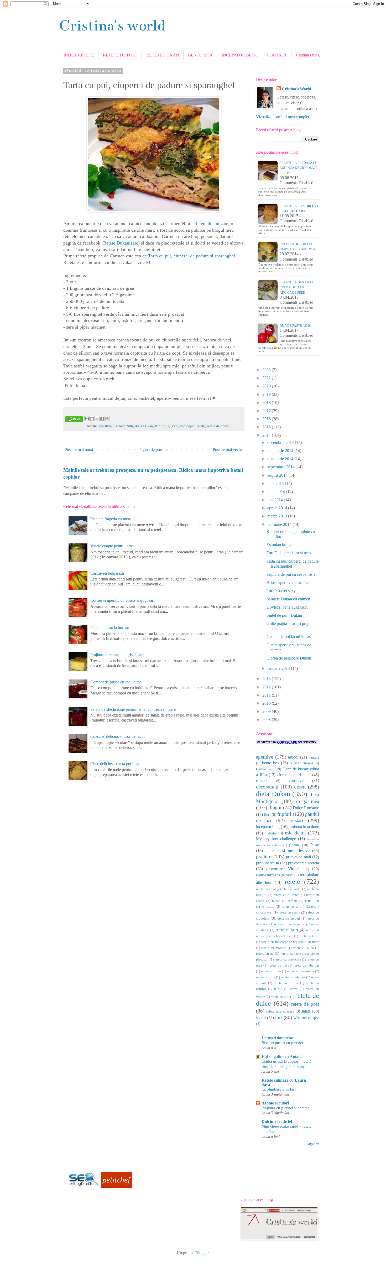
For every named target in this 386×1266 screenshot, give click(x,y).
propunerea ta (267, 863)
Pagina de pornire (153, 449)
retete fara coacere (280, 1011)
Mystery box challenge (276, 839)
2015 (267, 427)
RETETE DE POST (120, 55)
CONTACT (277, 55)
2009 (267, 711)
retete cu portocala (287, 959)
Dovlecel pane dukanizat (287, 607)
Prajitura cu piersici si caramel (286, 1108)
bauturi (314, 757)
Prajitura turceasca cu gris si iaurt (117, 654)
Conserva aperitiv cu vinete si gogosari (122, 600)
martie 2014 (277, 516)
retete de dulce (217, 426)
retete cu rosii (271, 971)
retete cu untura (286, 983)
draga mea (307, 801)
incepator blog (268, 826)
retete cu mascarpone (276, 942)
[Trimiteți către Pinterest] (106, 418)
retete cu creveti (288, 918)
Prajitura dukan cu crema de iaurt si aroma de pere (297, 287)
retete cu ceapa (289, 912)
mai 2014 (275, 499)
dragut (275, 807)
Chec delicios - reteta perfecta (114, 763)
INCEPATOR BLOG (240, 55)
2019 (267, 394)
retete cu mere (308, 942)
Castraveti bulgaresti (107, 573)
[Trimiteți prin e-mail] (87, 418)
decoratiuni (267, 787)
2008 (267, 719)
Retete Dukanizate (120, 243)
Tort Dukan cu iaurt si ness (289, 553)
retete (201, 426)
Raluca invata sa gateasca (274, 875)
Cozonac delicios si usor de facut (117, 736)
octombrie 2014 (280, 458)
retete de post (305, 1004)
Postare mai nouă (79, 449)
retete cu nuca (303, 948)
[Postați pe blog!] (92, 418)
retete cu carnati (284, 901)
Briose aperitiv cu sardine (288, 582)
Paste (314, 845)
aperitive (105, 426)
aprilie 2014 (277, 508)
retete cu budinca (286, 895)
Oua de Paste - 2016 (295, 326)
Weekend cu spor (306, 1018)
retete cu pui (278, 965)
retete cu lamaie (282, 936)
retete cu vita (280, 997)
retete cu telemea (293, 977)
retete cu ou (265, 953)
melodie (271, 833)
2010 (267, 703)
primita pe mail (298, 857)
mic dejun (187, 426)
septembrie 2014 (281, 467)
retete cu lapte (309, 936)
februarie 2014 (280, 524)
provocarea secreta (303, 863)
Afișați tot (313, 1144)
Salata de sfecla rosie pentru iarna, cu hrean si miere (133, 709)
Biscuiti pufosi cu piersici (282, 1042)
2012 (267, 687)
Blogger (201, 1253)
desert (300, 787)
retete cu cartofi (293, 907)
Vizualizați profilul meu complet (282, 117)
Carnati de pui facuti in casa (289, 636)
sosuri (261, 1017)
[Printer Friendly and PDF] (74, 420)
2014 (267, 435)
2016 (267, 419)
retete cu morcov (273, 948)
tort (278, 1017)
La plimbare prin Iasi (279, 1089)
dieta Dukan (144, 426)
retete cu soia (265, 977)
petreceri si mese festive (287, 850)
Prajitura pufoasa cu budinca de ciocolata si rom (298, 168)
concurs (261, 781)
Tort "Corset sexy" (282, 590)
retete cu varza (285, 989)
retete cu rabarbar (306, 965)
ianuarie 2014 (279, 668)
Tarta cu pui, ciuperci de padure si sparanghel (191, 255)
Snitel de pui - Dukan (284, 615)
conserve (296, 780)
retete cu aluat (266, 889)
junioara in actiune (304, 826)
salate (306, 1011)
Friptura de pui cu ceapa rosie (291, 574)
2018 (267, 402)
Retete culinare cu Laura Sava (284, 1082)
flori (267, 814)
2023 (267, 369)
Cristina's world (112, 25)
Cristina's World (296, 89)
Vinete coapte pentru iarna (112, 546)
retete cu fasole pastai (289, 924)
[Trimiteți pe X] (97, 418)
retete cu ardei (291, 889)
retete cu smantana (300, 971)
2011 (267, 695)
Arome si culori (275, 1103)
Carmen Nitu (123, 426)
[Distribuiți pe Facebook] (102, 418)
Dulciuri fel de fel (277, 1121)
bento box (270, 763)
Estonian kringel (280, 544)
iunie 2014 (276, 491)
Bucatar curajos (301, 763)
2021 (267, 378)
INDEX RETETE (79, 55)
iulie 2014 (276, 483)
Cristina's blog (308, 55)
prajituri (264, 856)
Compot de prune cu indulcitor (115, 682)
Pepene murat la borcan (109, 627)
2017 (267, 410)
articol (293, 757)
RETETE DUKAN (162, 55)
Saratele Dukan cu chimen (288, 599)
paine (296, 845)
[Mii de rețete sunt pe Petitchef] (116, 1186)
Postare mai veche (228, 449)
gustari (173, 426)
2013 (267, 678)
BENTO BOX (200, 55)
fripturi (160, 426)
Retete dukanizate (211, 223)
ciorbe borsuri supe (293, 774)
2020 (267, 386)
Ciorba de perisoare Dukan (289, 658)
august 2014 (278, 475)
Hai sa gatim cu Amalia (282, 1056)
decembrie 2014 (281, 442)
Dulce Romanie (306, 808)
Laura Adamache (277, 1038)
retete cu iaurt (287, 930)
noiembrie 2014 (280, 450)
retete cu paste (290, 954)
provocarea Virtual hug (287, 869)
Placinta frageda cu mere (110, 519)
